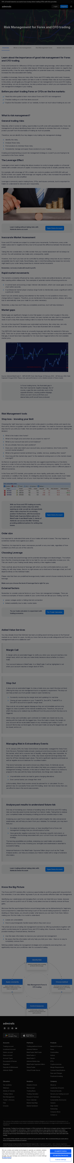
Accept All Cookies (61, 1151)
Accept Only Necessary (60, 1155)
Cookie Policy (6, 1157)
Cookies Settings (60, 1159)
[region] (36, 1155)
